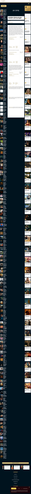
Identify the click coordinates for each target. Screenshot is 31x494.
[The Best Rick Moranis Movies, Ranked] (1, 349)
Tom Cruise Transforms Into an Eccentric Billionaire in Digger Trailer (4, 57)
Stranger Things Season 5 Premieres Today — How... (27, 253)
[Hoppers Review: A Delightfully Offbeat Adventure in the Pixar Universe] (1, 156)
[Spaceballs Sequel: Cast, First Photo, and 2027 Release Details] (1, 352)
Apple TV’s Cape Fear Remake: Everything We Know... (27, 106)
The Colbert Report (11, 72)
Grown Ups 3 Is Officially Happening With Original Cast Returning (5, 14)
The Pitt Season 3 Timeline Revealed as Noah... (27, 21)
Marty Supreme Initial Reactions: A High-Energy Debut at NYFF (5, 335)
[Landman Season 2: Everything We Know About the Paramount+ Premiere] (28, 302)
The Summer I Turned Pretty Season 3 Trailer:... (27, 379)
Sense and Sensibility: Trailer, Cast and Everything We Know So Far (5, 53)
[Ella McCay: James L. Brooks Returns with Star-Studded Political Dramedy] (1, 306)
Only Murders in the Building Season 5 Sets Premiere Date (5, 441)
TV (25, 18)
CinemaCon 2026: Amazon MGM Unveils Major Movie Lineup (4, 110)
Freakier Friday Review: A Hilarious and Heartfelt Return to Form (5, 416)
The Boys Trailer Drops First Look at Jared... (27, 232)
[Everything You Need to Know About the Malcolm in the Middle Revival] (28, 207)
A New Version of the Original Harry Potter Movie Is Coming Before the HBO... (5, 252)
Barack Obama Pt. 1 (11, 38)
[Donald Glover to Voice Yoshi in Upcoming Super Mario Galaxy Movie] (1, 141)
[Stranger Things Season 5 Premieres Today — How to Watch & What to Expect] (28, 249)
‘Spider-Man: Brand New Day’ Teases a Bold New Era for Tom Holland (5, 430)
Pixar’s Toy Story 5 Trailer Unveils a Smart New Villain (4, 271)
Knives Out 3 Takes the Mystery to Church (4, 221)
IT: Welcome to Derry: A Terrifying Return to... (27, 316)
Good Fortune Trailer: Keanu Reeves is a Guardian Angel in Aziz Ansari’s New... (5, 445)
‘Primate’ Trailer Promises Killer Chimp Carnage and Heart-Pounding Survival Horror (5, 319)
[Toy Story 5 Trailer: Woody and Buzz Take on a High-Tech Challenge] (1, 172)
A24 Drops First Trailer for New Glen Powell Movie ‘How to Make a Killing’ (5, 241)
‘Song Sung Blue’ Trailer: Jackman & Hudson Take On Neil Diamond (4, 356)
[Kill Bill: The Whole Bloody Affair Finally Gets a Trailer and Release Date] (1, 279)
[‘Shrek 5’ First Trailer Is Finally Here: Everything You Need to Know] (1, 84)
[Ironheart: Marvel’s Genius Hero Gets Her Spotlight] (28, 354)
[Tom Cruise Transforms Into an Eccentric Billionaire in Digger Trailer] (1, 57)
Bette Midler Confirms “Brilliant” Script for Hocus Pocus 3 (5, 315)
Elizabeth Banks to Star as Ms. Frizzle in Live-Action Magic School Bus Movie (4, 76)
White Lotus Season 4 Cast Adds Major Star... (27, 148)
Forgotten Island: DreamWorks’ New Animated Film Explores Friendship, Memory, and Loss (5, 99)
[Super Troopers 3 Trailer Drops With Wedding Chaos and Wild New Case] (1, 107)
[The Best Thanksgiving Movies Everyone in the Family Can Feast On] (1, 244)
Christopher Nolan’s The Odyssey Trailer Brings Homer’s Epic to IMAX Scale (4, 202)
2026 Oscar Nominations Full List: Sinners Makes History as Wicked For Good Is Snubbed (5, 184)
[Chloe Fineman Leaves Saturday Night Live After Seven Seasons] (28, 49)
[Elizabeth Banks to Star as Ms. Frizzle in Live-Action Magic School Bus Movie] (1, 75)
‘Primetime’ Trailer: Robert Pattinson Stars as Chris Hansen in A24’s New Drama (5, 27)
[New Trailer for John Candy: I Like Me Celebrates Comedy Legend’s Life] (1, 372)
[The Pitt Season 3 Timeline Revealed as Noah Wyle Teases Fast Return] (28, 17)
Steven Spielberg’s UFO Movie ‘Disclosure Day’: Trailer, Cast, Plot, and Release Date (4, 207)
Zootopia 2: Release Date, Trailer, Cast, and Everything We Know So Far (5, 438)
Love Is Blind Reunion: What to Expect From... (27, 127)
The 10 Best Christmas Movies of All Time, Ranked (4, 199)
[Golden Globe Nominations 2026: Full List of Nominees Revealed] (28, 217)
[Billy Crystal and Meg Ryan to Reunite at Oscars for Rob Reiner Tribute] (1, 164)
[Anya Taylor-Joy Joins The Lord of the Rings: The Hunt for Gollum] (1, 87)
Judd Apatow (9, 97)
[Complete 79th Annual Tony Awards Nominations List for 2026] (28, 38)
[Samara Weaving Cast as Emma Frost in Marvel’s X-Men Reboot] (1, 35)
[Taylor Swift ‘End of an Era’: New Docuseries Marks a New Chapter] (28, 281)
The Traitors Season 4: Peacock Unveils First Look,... (27, 295)
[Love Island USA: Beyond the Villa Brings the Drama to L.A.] (28, 386)
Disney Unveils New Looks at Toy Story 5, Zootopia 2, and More (5, 381)
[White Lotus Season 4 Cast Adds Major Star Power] (28, 144)
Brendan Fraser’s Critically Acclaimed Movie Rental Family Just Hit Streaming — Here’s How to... (5, 176)
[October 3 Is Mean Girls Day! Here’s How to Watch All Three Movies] (1, 338)
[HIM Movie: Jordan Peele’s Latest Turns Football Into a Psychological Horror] (1, 419)
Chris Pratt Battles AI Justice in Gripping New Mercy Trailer (4, 237)
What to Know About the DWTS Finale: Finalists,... (27, 263)
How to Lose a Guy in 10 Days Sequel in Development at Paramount (5, 10)
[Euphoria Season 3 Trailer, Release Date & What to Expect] (28, 175)
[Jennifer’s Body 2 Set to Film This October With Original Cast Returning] (1, 46)
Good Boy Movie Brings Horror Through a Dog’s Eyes (5, 396)
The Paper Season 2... (26, 466)
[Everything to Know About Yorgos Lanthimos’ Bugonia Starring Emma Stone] (1, 384)
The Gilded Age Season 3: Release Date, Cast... (27, 347)
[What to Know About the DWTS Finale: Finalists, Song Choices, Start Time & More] (28, 259)
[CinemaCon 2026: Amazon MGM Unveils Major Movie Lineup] (1, 110)
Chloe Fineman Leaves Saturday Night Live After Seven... (27, 54)
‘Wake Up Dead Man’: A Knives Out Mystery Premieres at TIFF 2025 (5, 365)
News (25, 61)
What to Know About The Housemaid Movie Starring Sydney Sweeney (5, 294)
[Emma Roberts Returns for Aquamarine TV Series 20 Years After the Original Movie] (1, 72)
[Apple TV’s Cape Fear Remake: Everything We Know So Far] (28, 102)
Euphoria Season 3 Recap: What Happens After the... (27, 96)
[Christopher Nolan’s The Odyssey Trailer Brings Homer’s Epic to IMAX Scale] (1, 202)
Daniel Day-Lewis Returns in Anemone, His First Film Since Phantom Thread (5, 392)
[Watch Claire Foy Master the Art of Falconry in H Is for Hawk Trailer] (1, 287)
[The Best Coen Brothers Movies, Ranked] (1, 388)
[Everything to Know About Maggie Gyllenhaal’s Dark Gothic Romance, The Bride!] (1, 152)
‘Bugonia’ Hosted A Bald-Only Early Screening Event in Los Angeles (5, 302)
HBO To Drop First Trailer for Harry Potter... (27, 116)
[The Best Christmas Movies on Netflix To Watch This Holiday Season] (1, 214)
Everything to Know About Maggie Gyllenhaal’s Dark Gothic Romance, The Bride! (4, 153)
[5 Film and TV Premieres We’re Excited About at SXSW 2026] (1, 138)
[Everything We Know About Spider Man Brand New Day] (1, 131)
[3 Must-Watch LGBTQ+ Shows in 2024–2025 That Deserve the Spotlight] (28, 365)
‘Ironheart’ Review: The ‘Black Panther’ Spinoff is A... (27, 337)
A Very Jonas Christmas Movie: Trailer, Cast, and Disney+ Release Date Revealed (4, 369)
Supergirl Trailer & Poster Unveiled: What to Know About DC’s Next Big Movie (5, 225)
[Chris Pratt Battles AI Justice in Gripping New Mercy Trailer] (1, 237)
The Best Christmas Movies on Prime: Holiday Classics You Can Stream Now (5, 234)
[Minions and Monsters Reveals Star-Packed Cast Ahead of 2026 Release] (1, 103)
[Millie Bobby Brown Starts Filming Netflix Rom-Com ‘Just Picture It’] (1, 345)
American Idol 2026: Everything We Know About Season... (27, 158)
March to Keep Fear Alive (16, 83)
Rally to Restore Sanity (17, 47)
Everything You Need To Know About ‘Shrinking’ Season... (27, 201)
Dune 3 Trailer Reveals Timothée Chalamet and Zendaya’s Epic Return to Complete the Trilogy (5, 127)
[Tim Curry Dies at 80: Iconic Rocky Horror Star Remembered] (3, 467)
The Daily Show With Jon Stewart (13, 52)
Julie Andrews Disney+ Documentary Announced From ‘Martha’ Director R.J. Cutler (4, 42)
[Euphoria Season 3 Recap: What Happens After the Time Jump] (28, 91)
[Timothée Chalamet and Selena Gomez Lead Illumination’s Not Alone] (1, 64)
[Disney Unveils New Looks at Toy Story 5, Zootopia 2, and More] (1, 381)
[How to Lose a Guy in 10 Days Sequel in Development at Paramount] (1, 10)
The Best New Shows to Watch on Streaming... (27, 274)
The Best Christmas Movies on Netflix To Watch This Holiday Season (5, 214)
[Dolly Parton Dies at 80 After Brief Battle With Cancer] (12, 467)
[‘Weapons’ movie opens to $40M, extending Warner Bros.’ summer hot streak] (1, 411)
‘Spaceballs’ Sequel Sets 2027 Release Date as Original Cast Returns (4, 95)
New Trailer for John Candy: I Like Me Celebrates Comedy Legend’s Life (5, 373)
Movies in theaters (3, 6)
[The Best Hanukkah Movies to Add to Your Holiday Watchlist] (1, 210)
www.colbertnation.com (11, 75)
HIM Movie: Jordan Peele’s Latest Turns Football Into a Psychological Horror (5, 419)
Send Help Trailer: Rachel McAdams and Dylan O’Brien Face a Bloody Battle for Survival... (5, 323)
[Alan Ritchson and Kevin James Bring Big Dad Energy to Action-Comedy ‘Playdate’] (1, 275)
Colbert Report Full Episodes (10, 83)
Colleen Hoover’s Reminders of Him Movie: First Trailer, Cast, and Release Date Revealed (4, 311)
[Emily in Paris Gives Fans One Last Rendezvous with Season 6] (28, 70)
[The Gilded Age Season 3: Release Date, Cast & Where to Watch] (28, 344)
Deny (19, 488)
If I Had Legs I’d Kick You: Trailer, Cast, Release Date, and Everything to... (5, 408)
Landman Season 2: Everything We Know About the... (27, 306)
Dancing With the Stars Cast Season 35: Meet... (27, 85)
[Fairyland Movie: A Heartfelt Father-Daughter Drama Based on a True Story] (1, 399)
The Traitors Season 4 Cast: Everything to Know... (27, 190)
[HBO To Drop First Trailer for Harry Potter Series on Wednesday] (28, 112)
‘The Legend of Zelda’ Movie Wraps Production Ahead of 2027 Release (5, 91)
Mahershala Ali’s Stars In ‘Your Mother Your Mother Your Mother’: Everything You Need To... (5, 31)
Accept (13, 488)
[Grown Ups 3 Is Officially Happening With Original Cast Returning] (1, 14)
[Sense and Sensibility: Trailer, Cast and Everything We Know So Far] (1, 53)
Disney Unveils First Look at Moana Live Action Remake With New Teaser (5, 256)
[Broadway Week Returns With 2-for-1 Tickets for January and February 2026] (1, 195)
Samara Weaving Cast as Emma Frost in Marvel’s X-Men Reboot (5, 35)
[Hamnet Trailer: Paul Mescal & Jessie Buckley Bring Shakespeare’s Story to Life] (1, 331)
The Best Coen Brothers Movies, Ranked (5, 388)
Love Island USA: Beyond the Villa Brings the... (27, 390)
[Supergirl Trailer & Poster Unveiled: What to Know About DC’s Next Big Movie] (1, 224)
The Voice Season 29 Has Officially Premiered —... (27, 137)
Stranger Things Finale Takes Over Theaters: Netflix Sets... (27, 243)
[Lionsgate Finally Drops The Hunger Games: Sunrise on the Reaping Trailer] (1, 248)
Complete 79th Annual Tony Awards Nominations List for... (27, 42)
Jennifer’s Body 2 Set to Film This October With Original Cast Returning (4, 46)
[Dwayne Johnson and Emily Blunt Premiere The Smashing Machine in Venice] (1, 376)
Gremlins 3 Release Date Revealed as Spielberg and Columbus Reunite (4, 283)
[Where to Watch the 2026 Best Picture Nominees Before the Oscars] (1, 148)
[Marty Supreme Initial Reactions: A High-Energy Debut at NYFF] (1, 335)
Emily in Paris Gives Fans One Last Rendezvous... (27, 75)
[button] (29, 487)
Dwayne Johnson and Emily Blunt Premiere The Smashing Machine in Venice (4, 377)
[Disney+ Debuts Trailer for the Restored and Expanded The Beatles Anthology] (1, 259)
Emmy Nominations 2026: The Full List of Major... (27, 64)
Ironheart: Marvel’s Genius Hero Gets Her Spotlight (27, 358)
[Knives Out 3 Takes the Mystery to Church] (1, 221)
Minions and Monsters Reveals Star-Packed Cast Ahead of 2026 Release (4, 103)
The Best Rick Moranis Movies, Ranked (4, 349)
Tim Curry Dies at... (7, 466)
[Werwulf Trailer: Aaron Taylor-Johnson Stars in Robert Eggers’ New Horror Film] (1, 68)
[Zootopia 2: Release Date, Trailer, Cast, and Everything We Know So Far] (1, 438)
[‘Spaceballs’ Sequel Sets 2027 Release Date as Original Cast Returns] (1, 94)
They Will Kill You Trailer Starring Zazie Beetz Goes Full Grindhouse (5, 192)
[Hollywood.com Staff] (27, 7)
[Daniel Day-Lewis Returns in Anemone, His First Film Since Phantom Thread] (1, 392)
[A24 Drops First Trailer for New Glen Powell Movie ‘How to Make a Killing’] (1, 241)
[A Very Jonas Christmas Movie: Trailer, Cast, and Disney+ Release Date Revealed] (1, 368)
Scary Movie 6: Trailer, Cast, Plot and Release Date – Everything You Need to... (5, 168)
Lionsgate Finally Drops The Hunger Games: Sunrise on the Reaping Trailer (5, 248)
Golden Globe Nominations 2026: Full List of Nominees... (27, 222)
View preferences (25, 488)
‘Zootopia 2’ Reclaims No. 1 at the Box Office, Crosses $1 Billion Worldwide (5, 218)
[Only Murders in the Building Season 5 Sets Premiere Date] (1, 441)
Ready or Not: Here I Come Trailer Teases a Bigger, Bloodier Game (5, 179)
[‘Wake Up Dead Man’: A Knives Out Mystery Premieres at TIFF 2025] (1, 365)
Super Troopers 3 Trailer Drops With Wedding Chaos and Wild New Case (5, 107)
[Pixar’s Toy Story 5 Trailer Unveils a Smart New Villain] (1, 271)
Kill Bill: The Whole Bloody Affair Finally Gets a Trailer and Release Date (4, 279)
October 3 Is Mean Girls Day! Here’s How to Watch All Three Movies (4, 338)
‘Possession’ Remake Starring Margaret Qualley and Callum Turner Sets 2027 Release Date (4, 18)
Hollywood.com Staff (10, 22)
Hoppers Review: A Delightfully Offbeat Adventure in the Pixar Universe (4, 157)
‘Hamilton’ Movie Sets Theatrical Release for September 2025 (4, 423)
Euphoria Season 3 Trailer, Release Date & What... (27, 180)
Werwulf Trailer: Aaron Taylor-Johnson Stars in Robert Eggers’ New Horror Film (5, 68)
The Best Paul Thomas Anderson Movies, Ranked (4, 342)
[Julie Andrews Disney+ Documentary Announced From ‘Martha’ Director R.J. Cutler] (1, 41)
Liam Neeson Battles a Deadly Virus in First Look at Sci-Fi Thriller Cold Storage (5, 427)
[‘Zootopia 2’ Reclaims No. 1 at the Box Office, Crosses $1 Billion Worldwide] (1, 218)
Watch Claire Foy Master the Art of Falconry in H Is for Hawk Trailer (5, 287)
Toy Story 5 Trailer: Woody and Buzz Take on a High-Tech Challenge (5, 172)
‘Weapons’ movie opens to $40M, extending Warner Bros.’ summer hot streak (5, 412)
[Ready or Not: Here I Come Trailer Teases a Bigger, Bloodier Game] (1, 179)
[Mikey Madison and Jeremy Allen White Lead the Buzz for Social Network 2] (1, 433)
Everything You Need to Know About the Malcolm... (27, 211)
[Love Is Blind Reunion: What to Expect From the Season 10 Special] (28, 123)
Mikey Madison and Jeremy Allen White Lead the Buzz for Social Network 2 (5, 434)
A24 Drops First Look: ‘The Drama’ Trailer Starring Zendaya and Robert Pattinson (5, 229)
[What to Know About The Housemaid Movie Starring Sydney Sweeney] (1, 294)
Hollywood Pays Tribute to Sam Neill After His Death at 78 (5, 61)
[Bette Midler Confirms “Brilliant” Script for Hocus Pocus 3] (1, 315)
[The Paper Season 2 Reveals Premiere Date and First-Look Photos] (22, 467)
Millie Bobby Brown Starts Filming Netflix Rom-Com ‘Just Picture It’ (5, 345)
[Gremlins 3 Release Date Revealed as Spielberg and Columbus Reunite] (1, 283)
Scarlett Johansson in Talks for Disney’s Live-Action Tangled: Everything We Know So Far (5, 327)
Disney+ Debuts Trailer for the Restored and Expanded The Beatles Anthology (4, 260)
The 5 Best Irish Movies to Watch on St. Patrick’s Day (5, 134)
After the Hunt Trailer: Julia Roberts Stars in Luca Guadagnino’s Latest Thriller (4, 457)
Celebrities (26, 366)
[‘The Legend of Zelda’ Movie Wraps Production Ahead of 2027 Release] (1, 91)
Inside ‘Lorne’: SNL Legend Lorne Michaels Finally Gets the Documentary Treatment (5, 161)
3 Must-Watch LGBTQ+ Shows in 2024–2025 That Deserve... (27, 369)
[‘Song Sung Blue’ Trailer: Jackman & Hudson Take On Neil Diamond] (1, 356)
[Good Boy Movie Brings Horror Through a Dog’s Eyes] (1, 396)
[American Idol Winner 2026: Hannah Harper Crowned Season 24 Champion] (28, 27)
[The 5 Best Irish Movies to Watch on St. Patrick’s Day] (1, 134)
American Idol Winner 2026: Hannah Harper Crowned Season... (27, 31)
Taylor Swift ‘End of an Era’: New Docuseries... (27, 284)
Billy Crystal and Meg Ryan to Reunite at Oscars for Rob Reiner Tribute (5, 164)
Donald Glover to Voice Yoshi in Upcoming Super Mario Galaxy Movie (4, 141)
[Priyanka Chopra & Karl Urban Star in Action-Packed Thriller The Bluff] (1, 188)
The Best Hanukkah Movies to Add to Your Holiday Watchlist (5, 210)
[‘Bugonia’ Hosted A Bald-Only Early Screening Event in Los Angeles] (1, 302)
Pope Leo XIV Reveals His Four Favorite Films (4, 268)
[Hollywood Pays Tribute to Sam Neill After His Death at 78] (1, 61)
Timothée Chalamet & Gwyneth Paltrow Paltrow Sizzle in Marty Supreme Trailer (5, 404)
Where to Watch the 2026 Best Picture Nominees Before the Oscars (5, 148)
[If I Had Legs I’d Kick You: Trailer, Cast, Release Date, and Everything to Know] (1, 408)
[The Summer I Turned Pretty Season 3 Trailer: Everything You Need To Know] (28, 375)
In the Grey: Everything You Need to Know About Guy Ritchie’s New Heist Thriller (5, 144)
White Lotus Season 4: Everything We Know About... (27, 169)
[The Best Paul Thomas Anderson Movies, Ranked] (1, 342)
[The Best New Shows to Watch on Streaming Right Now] (28, 270)
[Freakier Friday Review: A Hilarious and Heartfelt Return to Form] (1, 416)
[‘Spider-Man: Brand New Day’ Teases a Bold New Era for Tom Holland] (1, 430)
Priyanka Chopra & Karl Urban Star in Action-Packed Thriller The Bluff (5, 188)
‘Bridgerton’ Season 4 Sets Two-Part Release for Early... (27, 327)
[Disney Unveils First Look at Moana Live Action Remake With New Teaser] (1, 256)
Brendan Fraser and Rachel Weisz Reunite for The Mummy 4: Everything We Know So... (5, 291)
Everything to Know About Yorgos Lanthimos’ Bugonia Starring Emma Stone (5, 385)
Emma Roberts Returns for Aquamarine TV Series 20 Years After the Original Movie (5, 72)
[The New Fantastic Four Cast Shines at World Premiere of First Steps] (1, 448)
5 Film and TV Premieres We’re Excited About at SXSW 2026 (5, 138)
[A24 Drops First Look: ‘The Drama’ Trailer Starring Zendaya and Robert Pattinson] (1, 229)
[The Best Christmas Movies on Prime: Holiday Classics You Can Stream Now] (1, 233)
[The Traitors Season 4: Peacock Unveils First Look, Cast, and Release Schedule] (28, 291)
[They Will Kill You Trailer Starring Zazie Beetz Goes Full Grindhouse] (1, 192)
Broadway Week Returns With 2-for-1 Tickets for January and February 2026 (5, 196)
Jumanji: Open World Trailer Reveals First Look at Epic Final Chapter (4, 38)
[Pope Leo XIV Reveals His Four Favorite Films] (1, 268)
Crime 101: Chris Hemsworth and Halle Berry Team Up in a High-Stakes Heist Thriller (5, 299)
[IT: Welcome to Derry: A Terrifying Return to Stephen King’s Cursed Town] (28, 312)
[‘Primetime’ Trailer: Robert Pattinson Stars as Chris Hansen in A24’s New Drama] (1, 26)
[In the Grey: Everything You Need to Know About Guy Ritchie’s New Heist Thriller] (1, 144)
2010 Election (14, 83)
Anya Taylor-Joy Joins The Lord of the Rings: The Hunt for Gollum (5, 87)
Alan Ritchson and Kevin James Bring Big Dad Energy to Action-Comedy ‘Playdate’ (5, 275)
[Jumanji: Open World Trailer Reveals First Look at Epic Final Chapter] (1, 38)
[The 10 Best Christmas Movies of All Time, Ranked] (1, 199)
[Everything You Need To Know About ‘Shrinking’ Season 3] (28, 196)
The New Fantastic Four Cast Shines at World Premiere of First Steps (5, 448)
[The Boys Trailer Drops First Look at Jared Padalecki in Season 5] (28, 228)
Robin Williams (10, 86)
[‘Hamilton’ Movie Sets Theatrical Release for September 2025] (1, 423)
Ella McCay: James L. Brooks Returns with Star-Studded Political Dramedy (4, 307)
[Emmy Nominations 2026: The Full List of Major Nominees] (28, 60)
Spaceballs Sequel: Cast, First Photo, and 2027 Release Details (5, 352)
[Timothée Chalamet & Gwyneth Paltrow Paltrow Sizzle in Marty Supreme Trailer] (1, 403)
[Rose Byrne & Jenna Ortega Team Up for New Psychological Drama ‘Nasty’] (1, 50)
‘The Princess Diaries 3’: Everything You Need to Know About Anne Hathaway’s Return (5, 23)
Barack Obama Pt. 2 (11, 53)
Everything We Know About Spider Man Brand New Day (5, 131)
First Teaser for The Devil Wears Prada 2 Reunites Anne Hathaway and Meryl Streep (5, 264)
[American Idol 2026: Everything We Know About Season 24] (28, 154)
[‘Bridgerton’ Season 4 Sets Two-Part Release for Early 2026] (28, 323)
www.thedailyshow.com (11, 39)
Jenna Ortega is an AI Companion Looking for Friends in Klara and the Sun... (4, 80)
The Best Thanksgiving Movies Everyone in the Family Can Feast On (5, 245)
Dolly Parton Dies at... (16, 466)
